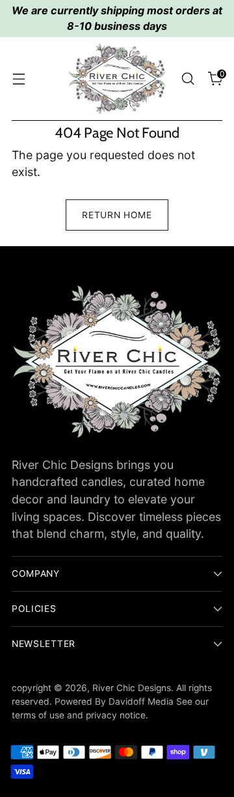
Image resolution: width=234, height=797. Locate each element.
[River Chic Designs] (117, 79)
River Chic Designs (131, 688)
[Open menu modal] (18, 79)
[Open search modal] (187, 79)
